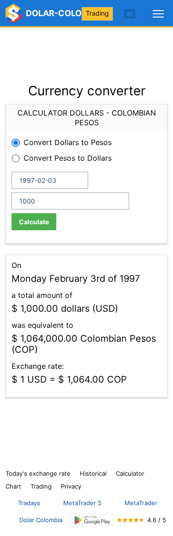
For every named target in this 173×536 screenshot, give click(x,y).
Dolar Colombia (40, 520)
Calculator (130, 473)
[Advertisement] (86, 51)
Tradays (29, 503)
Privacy (71, 486)
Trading (97, 13)
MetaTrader (141, 503)
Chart (13, 486)
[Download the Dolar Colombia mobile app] (92, 520)
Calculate (34, 222)
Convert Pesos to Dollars (68, 158)
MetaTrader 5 (82, 503)
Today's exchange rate (38, 473)
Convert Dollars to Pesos (68, 142)
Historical (93, 473)
